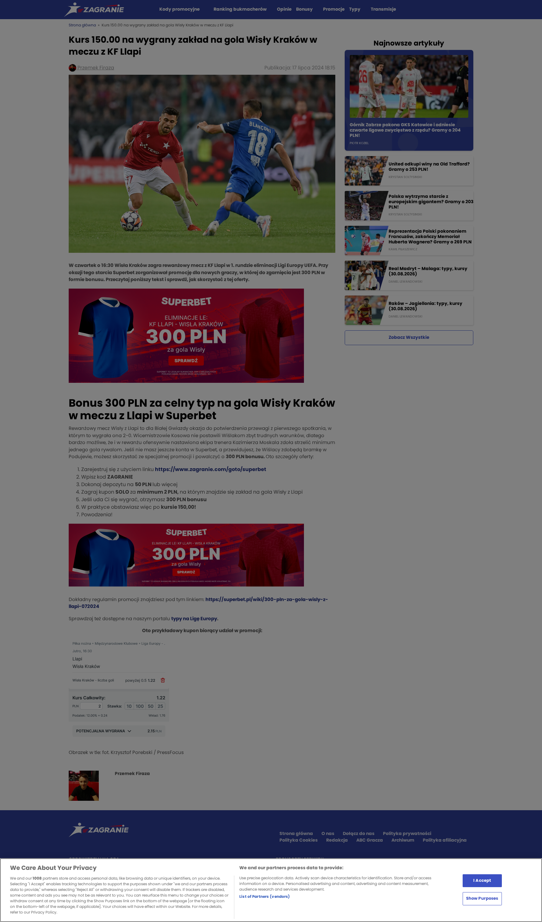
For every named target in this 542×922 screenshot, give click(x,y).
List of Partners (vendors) (264, 896)
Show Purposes (482, 899)
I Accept (482, 880)
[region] (271, 890)
